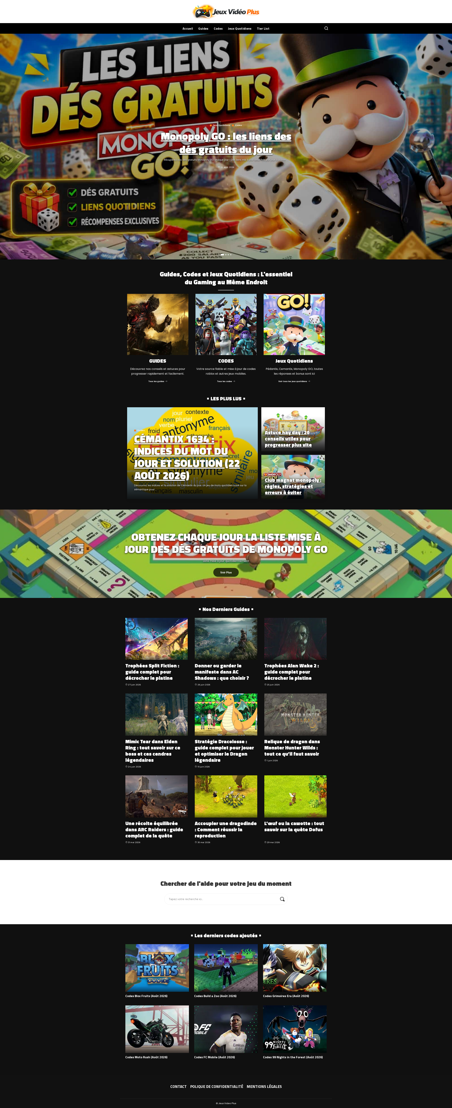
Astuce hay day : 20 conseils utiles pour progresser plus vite (288, 439)
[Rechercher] (326, 28)
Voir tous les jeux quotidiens (292, 381)
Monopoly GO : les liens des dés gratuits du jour (226, 142)
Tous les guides (156, 381)
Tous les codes (224, 381)
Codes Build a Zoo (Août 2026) (215, 996)
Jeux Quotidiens (221, 125)
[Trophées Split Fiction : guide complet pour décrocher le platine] (156, 639)
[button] (222, 254)
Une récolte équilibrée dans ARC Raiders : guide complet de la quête (154, 829)
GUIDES (157, 361)
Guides (141, 430)
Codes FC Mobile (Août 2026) (214, 1057)
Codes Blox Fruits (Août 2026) (146, 996)
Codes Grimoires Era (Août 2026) (286, 996)
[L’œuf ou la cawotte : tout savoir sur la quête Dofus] (295, 796)
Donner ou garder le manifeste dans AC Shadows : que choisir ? (222, 672)
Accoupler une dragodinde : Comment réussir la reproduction (226, 829)
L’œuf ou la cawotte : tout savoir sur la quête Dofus (294, 826)
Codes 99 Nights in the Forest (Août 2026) (293, 1057)
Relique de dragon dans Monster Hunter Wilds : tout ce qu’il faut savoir (292, 748)
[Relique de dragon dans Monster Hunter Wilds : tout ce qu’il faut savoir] (295, 715)
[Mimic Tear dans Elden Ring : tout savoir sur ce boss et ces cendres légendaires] (156, 715)
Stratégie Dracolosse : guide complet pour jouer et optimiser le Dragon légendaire (224, 751)
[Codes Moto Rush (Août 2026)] (157, 1029)
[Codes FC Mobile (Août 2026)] (226, 1029)
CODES (226, 361)
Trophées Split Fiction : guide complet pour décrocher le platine (152, 672)
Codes (238, 125)
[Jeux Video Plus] (226, 12)
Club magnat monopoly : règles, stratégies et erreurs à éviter (293, 486)
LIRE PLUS (243, 495)
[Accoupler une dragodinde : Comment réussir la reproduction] (226, 796)
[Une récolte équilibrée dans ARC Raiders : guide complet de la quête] (156, 796)
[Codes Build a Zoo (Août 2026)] (226, 968)
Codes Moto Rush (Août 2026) (146, 1057)
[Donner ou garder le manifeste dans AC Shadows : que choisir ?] (226, 639)
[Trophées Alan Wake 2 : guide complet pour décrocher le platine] (295, 639)
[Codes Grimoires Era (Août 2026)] (295, 968)
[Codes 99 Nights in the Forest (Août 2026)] (295, 1029)
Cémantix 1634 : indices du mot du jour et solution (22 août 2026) (187, 457)
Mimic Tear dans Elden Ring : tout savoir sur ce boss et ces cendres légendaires (152, 751)
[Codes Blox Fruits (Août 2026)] (157, 968)
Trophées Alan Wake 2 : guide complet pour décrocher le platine (291, 672)
